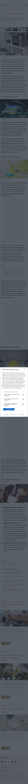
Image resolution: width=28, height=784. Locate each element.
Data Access (14, 414)
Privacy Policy (21, 414)
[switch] (23, 394)
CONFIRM (8, 409)
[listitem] (14, 392)
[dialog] (14, 392)
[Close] (25, 370)
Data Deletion (6, 414)
